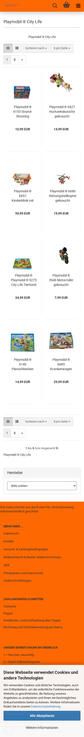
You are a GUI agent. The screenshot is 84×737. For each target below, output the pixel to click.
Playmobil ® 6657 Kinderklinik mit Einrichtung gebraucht (23, 196)
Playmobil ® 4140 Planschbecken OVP (23, 364)
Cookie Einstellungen (17, 580)
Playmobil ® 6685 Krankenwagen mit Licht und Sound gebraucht (61, 364)
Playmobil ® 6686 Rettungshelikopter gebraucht (63, 195)
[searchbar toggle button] (55, 6)
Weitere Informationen (42, 728)
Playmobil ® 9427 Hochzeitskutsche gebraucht (62, 111)
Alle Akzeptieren (42, 716)
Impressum (11, 533)
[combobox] (36, 48)
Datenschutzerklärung (45, 706)
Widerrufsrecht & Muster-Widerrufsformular (32, 557)
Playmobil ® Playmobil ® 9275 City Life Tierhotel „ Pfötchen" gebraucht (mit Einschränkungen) (23, 280)
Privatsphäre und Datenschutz (23, 573)
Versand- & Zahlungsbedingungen (26, 549)
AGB (6, 565)
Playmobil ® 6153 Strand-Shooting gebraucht (22, 112)
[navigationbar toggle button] (78, 6)
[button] (8, 48)
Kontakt (9, 541)
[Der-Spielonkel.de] (10, 6)
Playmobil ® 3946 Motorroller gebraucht (61, 280)
